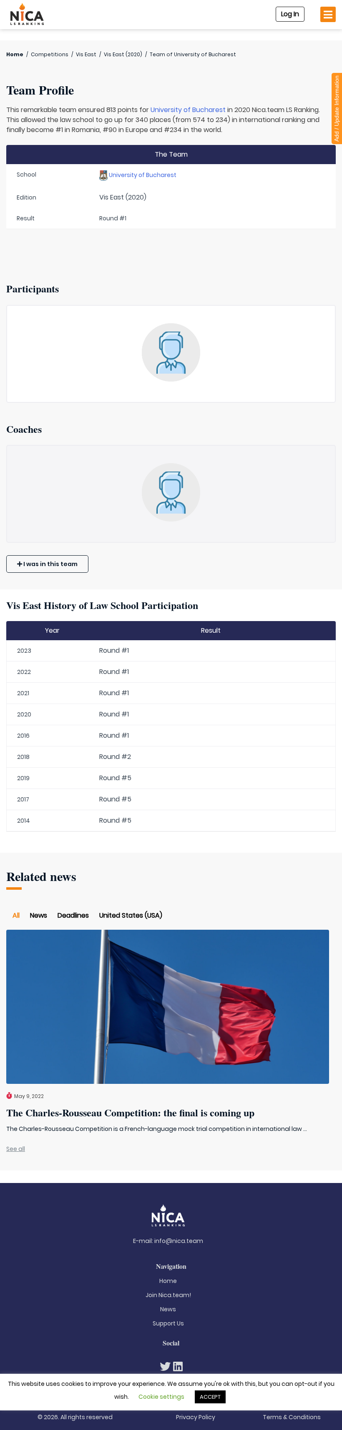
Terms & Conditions (292, 1417)
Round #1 (114, 650)
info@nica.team (178, 1241)
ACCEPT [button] (210, 1397)
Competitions (49, 54)
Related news (41, 876)
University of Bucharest (188, 110)
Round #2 (115, 756)
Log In (290, 14)
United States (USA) (130, 915)
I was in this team (50, 564)
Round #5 (115, 778)
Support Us (168, 1323)
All (16, 915)
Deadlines (73, 915)
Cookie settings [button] (161, 1397)
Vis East (86, 54)
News (38, 915)
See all (15, 1149)
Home (14, 54)
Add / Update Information (336, 108)
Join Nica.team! (168, 1295)
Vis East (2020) (123, 54)
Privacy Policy (195, 1417)
